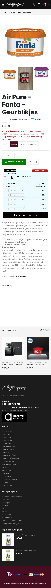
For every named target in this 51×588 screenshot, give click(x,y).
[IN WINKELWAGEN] (45, 341)
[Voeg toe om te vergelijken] (36, 162)
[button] (41, 330)
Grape (23, 144)
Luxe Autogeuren (17, 362)
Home (4, 12)
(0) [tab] (7, 285)
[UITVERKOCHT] (20, 341)
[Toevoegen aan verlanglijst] (29, 162)
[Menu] (3, 4)
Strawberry (32, 144)
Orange (14, 144)
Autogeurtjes (6, 362)
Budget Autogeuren (43, 362)
